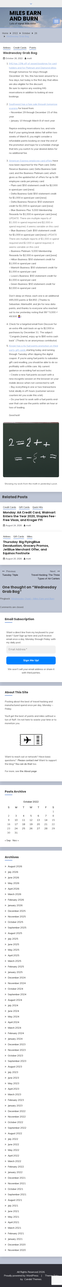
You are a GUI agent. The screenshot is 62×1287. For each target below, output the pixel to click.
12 (31, 819)
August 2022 (15, 1133)
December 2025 (17, 910)
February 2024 (16, 1033)
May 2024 (13, 1016)
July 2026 (13, 871)
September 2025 (17, 927)
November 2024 (17, 983)
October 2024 (15, 988)
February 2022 (16, 1166)
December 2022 (17, 1111)
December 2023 (17, 1044)
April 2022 (13, 1155)
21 (45, 824)
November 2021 (17, 1183)
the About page (28, 771)
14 (45, 819)
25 (23, 828)
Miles (29, 536)
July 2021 (13, 1205)
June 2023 (13, 1077)
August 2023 (15, 1066)
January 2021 (15, 1238)
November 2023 (17, 1049)
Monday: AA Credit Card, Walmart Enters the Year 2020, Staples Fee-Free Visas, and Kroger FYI (29, 516)
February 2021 (16, 1233)
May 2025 (13, 949)
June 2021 (13, 1211)
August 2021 (15, 1199)
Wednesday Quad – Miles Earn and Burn (32, 598)
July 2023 (13, 1072)
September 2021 (17, 1194)
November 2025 (17, 916)
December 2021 (17, 1177)
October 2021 (15, 1188)
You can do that (23, 763)
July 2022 (13, 1138)
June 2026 (13, 877)
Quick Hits (38, 507)
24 (16, 828)
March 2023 (14, 1094)
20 (38, 824)
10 (16, 819)
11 (23, 819)
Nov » (15, 840)
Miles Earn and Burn (25, 16)
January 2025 (15, 972)
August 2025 (15, 933)
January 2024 (15, 1038)
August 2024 (15, 999)
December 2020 (17, 1244)
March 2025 (14, 960)
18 (23, 824)
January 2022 (15, 1172)
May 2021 (13, 1216)
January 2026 (15, 905)
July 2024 (13, 1005)
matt (29, 58)
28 (45, 828)
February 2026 (16, 899)
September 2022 (17, 1127)
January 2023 (15, 1105)
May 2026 (13, 883)
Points (32, 47)
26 (31, 828)
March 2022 (14, 1161)
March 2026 (14, 894)
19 (31, 824)
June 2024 (13, 1010)
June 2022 (13, 1144)
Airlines (7, 47)
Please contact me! (28, 760)
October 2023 (15, 1055)
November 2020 (17, 1249)
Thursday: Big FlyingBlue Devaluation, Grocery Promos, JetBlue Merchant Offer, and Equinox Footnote (26, 547)
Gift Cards (24, 507)
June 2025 (13, 944)
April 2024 (13, 1022)
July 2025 (13, 938)
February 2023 (16, 1099)
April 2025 (13, 955)
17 (16, 824)
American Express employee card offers (30, 160)
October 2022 (15, 1122)
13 (38, 819)
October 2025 (15, 921)
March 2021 (14, 1227)
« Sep (8, 840)
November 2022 (17, 1116)
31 (16, 832)
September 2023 (17, 1060)
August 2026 (15, 866)
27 (38, 828)
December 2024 (17, 977)
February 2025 (16, 966)
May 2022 (13, 1149)
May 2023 (13, 1083)
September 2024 (17, 994)
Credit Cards (19, 47)
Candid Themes (32, 1279)
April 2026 (13, 888)
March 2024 (14, 1027)
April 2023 (13, 1088)
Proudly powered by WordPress (21, 1275)
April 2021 (13, 1222)
